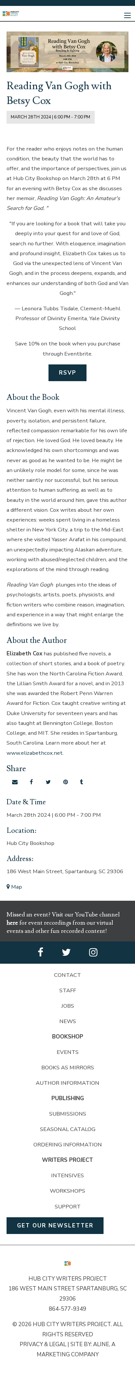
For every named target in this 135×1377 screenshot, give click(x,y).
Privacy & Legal (43, 1344)
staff (67, 990)
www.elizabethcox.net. (35, 753)
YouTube (87, 914)
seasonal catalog (67, 1129)
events (68, 1052)
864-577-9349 (67, 1309)
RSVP (67, 373)
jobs (67, 1006)
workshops (67, 1191)
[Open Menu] (127, 15)
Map (16, 887)
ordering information (67, 1144)
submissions (67, 1114)
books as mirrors (67, 1067)
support (68, 1206)
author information (67, 1083)
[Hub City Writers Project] (11, 13)
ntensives (68, 1175)
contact (67, 975)
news (67, 1021)
